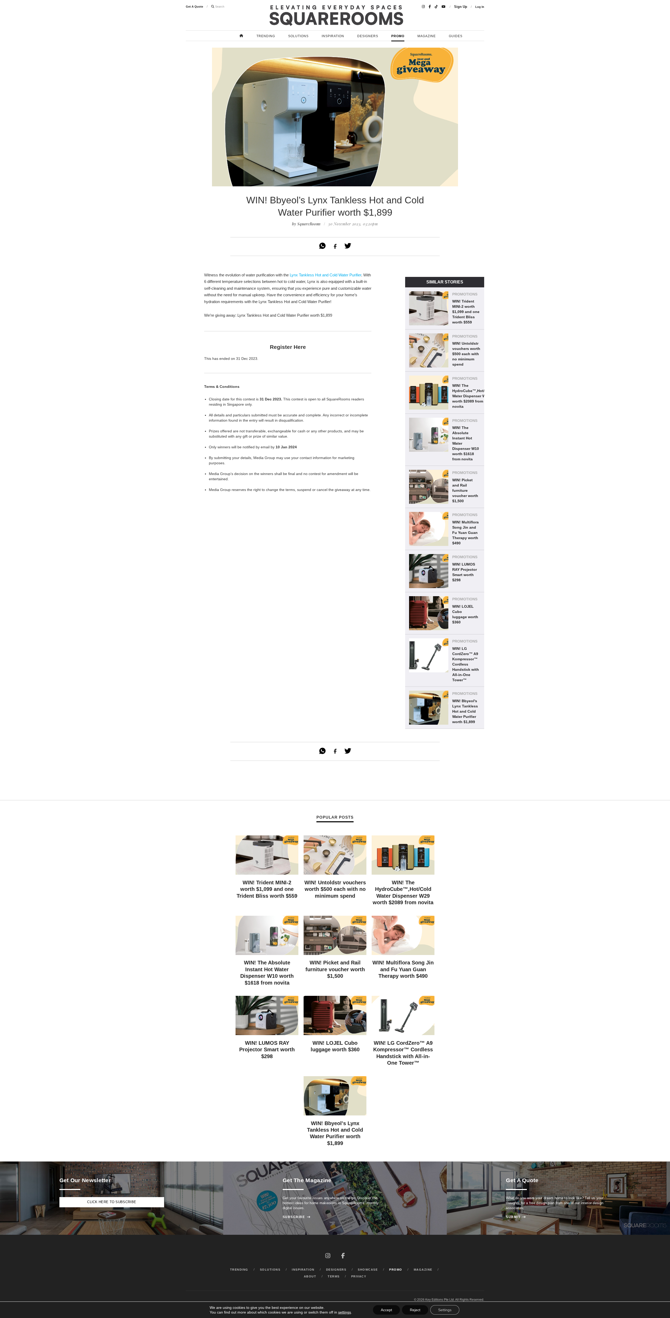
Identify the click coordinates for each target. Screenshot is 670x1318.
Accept (386, 1310)
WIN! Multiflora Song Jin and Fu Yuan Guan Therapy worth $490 (465, 532)
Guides (455, 36)
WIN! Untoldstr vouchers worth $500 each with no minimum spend (466, 353)
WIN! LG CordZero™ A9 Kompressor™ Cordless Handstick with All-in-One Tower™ (465, 664)
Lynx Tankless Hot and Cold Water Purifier (325, 275)
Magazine (426, 36)
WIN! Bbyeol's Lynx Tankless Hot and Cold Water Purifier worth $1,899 (465, 711)
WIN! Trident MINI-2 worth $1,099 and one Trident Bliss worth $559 (465, 311)
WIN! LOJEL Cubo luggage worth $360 (465, 614)
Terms (334, 1276)
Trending (265, 36)
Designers (367, 36)
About (310, 1276)
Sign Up (460, 7)
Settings (444, 1310)
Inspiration (333, 36)
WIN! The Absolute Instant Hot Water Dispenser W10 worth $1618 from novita (465, 443)
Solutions (298, 36)
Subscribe (297, 1217)
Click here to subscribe (111, 1202)
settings (344, 1312)
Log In (479, 6)
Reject (415, 1310)
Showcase (368, 1269)
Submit (516, 1217)
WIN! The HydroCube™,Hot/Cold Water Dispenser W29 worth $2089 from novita (472, 396)
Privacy (358, 1276)
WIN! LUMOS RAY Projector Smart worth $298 (464, 572)
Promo (397, 36)
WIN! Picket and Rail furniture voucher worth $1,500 (465, 490)
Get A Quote (194, 6)
